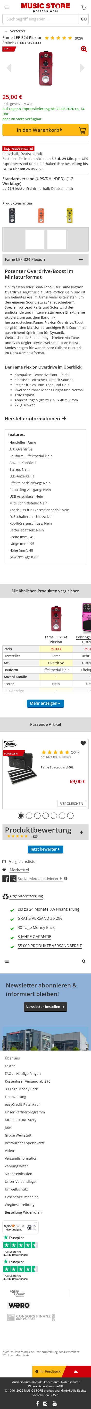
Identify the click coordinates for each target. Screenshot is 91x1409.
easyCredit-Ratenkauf (22, 1104)
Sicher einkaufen (18, 1173)
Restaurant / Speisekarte (25, 1143)
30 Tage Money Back (21, 1089)
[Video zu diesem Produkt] (34, 239)
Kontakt (37, 1382)
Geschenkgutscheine (22, 1197)
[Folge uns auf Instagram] (45, 1404)
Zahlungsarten (17, 1166)
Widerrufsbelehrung (41, 1386)
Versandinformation (21, 1158)
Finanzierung (15, 1096)
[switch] (31, 1227)
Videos (10, 1150)
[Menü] (36, 1223)
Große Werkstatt (18, 1135)
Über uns (12, 1058)
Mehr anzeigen (43, 703)
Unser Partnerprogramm (25, 1112)
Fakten (10, 1066)
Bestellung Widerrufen (23, 1212)
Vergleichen (71, 803)
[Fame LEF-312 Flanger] (14, 215)
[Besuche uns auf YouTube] (54, 1404)
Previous (10, 67)
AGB (60, 1386)
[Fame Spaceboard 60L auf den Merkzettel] (83, 743)
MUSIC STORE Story (20, 1120)
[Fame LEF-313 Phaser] (43, 215)
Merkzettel (19, 870)
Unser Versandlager (21, 1181)
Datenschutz (69, 1382)
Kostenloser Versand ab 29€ (27, 1081)
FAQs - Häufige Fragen (23, 1073)
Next (81, 67)
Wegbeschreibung (19, 1204)
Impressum (51, 1382)
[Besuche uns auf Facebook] (37, 1404)
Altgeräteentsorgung (26, 896)
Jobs (8, 1127)
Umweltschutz (16, 1189)
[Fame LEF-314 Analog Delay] (72, 215)
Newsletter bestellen (43, 1006)
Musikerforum (21, 1382)
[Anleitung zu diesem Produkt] (56, 239)
